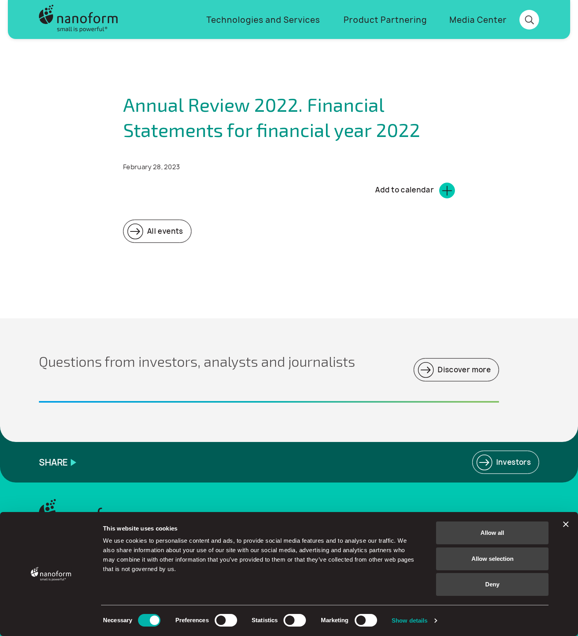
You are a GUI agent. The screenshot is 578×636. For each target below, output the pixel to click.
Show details (409, 620)
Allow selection (492, 558)
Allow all (492, 532)
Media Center (478, 20)
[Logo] (78, 19)
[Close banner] (566, 524)
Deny (492, 584)
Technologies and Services (263, 20)
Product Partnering (385, 20)
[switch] (226, 620)
